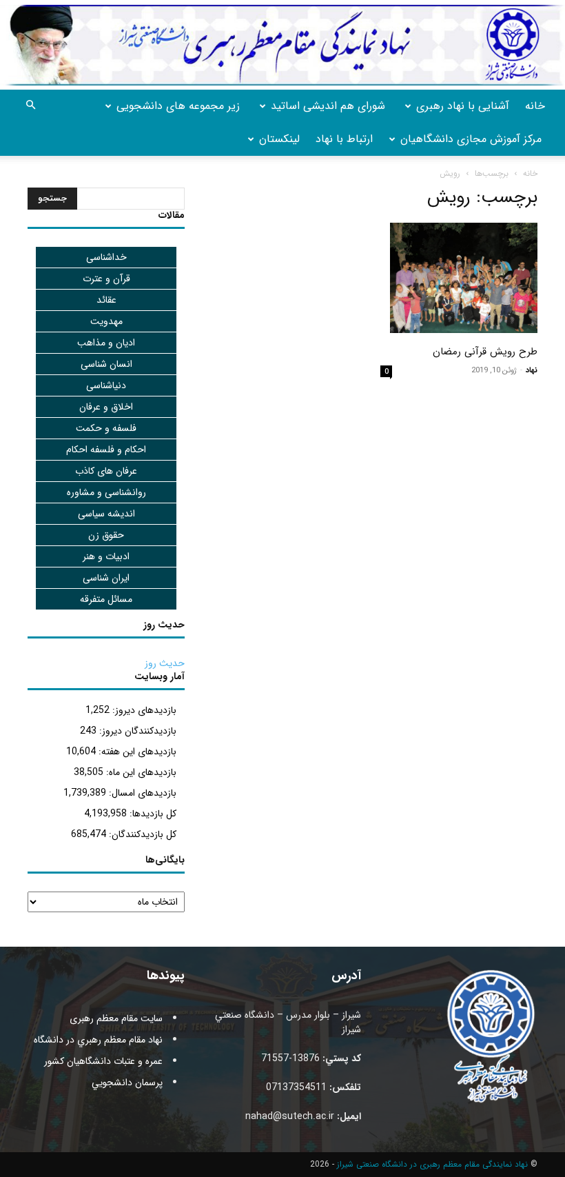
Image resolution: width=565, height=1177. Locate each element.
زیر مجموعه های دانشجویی (178, 105)
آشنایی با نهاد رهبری (462, 105)
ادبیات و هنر (106, 556)
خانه (535, 105)
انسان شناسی (106, 364)
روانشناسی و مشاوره (106, 492)
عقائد (106, 300)
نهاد (531, 370)
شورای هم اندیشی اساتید (328, 105)
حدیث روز (165, 663)
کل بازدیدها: (151, 813)
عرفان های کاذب (106, 471)
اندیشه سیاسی (106, 513)
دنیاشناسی (106, 385)
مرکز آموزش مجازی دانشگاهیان (471, 139)
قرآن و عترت (106, 278)
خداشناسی (106, 257)
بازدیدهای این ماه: (139, 772)
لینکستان (279, 139)
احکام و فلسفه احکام (106, 449)
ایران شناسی (106, 577)
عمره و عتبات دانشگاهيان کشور (103, 1061)
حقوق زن (106, 535)
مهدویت (106, 321)
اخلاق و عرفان (106, 406)
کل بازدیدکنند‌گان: (141, 834)
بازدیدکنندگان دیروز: (136, 730)
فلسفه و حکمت (106, 428)
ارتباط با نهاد (344, 139)
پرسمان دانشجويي (127, 1082)
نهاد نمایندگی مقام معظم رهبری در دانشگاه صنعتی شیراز (432, 1164)
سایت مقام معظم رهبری (116, 1018)
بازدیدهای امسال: (141, 793)
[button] (30, 106)
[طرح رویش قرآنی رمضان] (458, 278)
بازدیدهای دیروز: (143, 710)
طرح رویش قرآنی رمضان (485, 351)
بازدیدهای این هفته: (136, 751)
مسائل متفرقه (106, 599)
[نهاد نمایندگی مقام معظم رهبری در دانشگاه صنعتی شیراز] (282, 45)
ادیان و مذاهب (106, 342)
